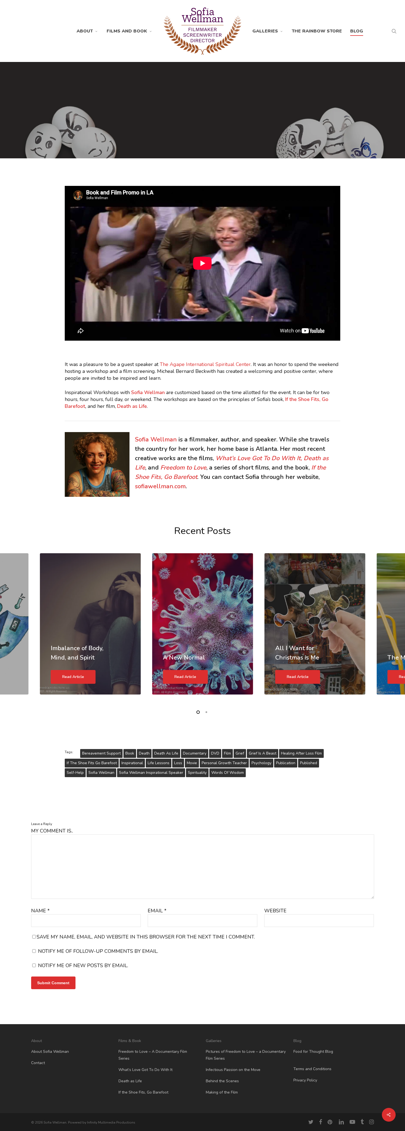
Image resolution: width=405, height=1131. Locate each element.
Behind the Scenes (222, 1081)
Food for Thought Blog (313, 1051)
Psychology (261, 763)
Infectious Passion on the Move (233, 1069)
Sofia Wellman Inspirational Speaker (151, 772)
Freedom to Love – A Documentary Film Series (152, 1055)
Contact (38, 1062)
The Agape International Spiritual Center (205, 364)
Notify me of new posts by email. (83, 965)
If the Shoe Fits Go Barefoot (92, 763)
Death (144, 753)
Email (157, 910)
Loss (178, 763)
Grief (240, 753)
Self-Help (75, 772)
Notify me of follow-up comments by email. (98, 951)
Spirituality (197, 772)
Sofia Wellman (156, 439)
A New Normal (184, 657)
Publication (285, 763)
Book (129, 753)
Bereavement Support (101, 753)
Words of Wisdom (227, 772)
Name (40, 910)
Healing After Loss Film (301, 753)
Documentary (194, 753)
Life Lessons (158, 763)
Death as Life (132, 406)
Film (227, 753)
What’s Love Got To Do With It (145, 1069)
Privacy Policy (305, 1080)
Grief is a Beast (262, 753)
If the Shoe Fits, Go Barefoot (143, 1092)
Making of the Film (222, 1092)
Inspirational (132, 763)
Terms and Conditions (312, 1069)
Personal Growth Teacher (224, 763)
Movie (192, 763)
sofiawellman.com (160, 486)
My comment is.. (52, 831)
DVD (215, 753)
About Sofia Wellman (50, 1051)
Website (275, 910)
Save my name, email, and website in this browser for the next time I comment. (146, 937)
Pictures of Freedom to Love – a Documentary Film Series (246, 1055)
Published (308, 763)
